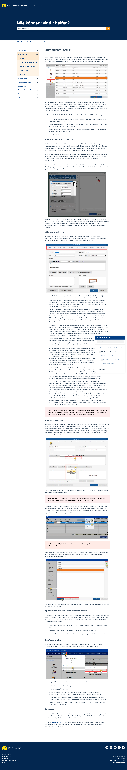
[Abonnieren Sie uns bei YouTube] (115, 747)
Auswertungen (57, 722)
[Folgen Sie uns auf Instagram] (111, 747)
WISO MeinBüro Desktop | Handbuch (28, 42)
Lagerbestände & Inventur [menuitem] (28, 62)
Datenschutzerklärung (9, 760)
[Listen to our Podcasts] (119, 747)
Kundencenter (6, 756)
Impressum (5, 758)
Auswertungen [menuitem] (22, 94)
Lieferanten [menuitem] (24, 70)
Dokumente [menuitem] (22, 86)
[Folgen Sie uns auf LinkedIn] (106, 747)
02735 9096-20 (120, 758)
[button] (37, 51)
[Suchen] (108, 28)
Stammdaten (47, 42)
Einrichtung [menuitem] (22, 50)
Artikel (58, 42)
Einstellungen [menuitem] (22, 78)
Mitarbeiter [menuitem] (23, 74)
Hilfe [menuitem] (19, 98)
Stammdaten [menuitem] (22, 54)
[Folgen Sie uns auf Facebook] (123, 747)
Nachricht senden (119, 762)
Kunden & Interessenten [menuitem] (28, 66)
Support (54, 6)
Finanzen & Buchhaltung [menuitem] (26, 90)
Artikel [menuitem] (22, 58)
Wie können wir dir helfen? (43, 22)
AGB (3, 762)
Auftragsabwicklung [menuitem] (24, 82)
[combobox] (61, 28)
